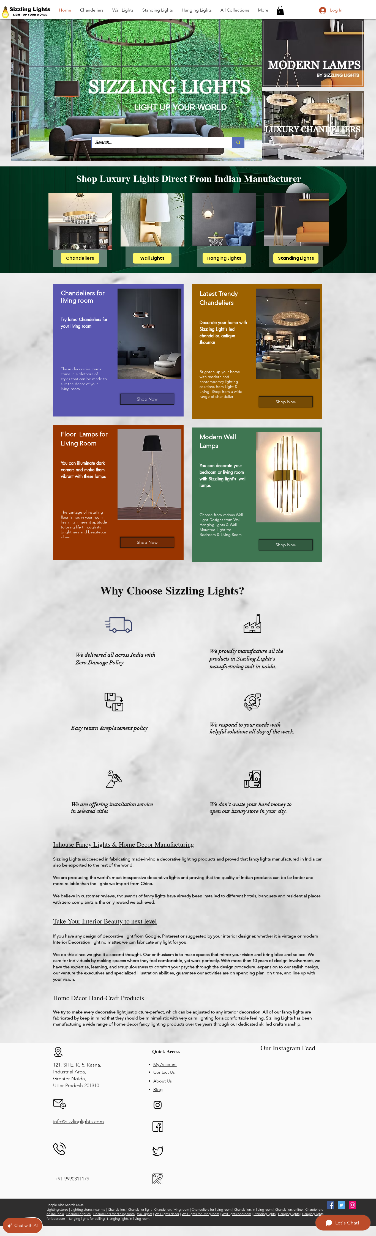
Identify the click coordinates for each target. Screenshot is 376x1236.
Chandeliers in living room (253, 1209)
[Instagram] (157, 1105)
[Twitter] (341, 1205)
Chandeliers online (289, 1209)
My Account (165, 1064)
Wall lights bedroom (236, 1214)
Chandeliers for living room (211, 1209)
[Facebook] (330, 1205)
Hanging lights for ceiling (86, 1218)
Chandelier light (140, 1209)
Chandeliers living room (171, 1209)
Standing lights (265, 1214)
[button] (280, 10)
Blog (158, 1089)
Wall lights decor (167, 1214)
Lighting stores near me (88, 1209)
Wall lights (144, 1214)
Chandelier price (78, 1214)
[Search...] (238, 142)
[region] (118, 350)
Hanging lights (288, 1214)
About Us (162, 1081)
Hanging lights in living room (128, 1218)
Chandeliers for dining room (114, 1214)
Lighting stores (57, 1209)
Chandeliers (117, 1209)
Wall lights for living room (200, 1214)
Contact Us (164, 1072)
